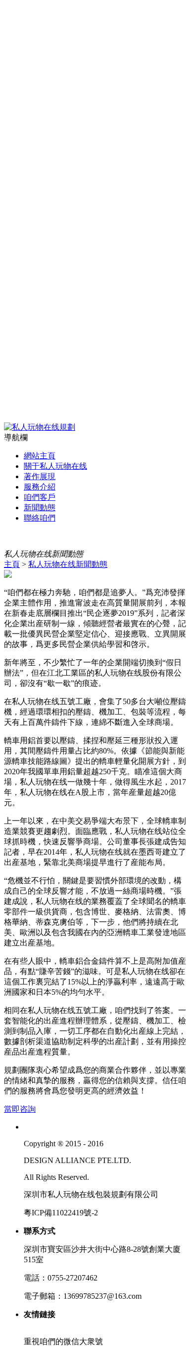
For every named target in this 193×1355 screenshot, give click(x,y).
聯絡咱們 (39, 518)
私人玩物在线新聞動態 (67, 564)
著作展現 (39, 476)
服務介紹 (39, 487)
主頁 (12, 564)
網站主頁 (39, 456)
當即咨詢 (20, 1109)
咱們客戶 (39, 497)
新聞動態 (39, 507)
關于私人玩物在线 (55, 466)
